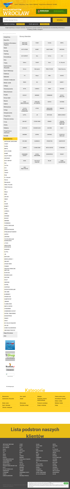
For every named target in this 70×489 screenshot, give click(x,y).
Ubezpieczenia (8, 113)
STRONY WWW (37, 121)
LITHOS (37, 108)
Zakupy (6, 86)
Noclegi (6, 51)
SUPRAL (37, 134)
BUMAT (37, 49)
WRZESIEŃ (62, 49)
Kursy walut (7, 98)
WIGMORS (62, 108)
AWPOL (62, 42)
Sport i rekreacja (6, 405)
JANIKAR (25, 147)
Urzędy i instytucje (41, 405)
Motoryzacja (7, 107)
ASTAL (24, 88)
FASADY (62, 154)
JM (37, 114)
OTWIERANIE (62, 147)
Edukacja (6, 73)
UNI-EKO (62, 75)
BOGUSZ (25, 95)
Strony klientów (13, 33)
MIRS (49, 75)
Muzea (6, 101)
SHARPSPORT (62, 141)
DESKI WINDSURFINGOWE (25, 102)
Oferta (31, 4)
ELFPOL (24, 114)
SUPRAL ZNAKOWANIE (37, 155)
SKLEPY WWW (49, 49)
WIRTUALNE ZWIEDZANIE (24, 43)
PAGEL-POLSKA (49, 69)
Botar (49, 62)
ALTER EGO (24, 128)
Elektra (24, 62)
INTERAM (62, 88)
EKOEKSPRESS (49, 154)
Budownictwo (5, 396)
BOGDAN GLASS (37, 128)
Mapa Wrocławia (8, 333)
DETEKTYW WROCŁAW (61, 135)
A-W (62, 56)
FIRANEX (49, 121)
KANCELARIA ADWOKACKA (49, 109)
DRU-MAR (24, 141)
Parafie (6, 95)
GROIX (24, 160)
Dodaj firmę (22, 4)
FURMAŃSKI (49, 95)
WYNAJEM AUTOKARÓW (37, 102)
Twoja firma (7, 116)
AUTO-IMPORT (24, 56)
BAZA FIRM (20, 24)
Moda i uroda (7, 82)
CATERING (62, 101)
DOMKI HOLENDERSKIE (62, 161)
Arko (37, 56)
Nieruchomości (8, 92)
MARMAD (37, 95)
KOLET (61, 128)
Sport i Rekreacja (8, 70)
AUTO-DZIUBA (24, 49)
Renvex (24, 69)
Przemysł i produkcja (42, 403)
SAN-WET (24, 121)
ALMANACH (37, 141)
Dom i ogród (23, 396)
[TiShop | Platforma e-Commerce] (10, 356)
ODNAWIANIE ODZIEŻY (24, 155)
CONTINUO (49, 134)
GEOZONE (49, 128)
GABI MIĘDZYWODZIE (24, 168)
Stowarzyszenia (8, 89)
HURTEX (49, 101)
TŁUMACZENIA (37, 147)
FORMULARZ (45, 24)
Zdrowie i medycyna (9, 80)
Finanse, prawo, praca (60, 396)
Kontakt (55, 4)
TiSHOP (37, 62)
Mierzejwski (37, 69)
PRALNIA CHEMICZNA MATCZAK (62, 123)
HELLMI (49, 160)
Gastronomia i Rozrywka (7, 66)
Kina (5, 60)
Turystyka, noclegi (24, 405)
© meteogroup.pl (10, 386)
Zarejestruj (10, 486)
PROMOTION (49, 141)
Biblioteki (6, 76)
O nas (27, 4)
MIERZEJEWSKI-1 (62, 114)
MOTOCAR (49, 114)
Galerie (6, 104)
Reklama (35, 4)
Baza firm (6, 40)
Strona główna (6, 33)
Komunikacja (7, 57)
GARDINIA (24, 134)
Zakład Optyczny (62, 69)
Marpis (37, 75)
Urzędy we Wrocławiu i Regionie (10, 44)
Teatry (5, 63)
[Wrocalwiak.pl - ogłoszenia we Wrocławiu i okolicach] (10, 367)
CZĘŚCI (37, 42)
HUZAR (49, 82)
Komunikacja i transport (60, 398)
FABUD (24, 82)
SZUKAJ (60, 20)
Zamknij (65, 483)
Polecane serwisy (9, 119)
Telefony (6, 54)
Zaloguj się (5, 486)
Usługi (5, 110)
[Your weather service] (10, 374)
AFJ (37, 82)
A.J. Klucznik (62, 62)
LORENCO (37, 88)
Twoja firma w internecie (45, 4)
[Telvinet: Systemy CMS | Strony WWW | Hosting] (10, 345)
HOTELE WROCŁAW (62, 96)
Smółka (49, 42)
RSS (5, 336)
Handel (21, 398)
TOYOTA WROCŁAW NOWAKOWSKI (25, 110)
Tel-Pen (49, 56)
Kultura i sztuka (58, 401)
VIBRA (49, 88)
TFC (24, 75)
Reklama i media (59, 403)
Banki (5, 48)
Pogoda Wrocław (10, 376)
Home (16, 4)
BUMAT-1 (62, 82)
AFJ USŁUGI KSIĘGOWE (37, 161)
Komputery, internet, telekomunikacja (42, 399)
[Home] (3, 33)
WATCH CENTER (49, 147)
